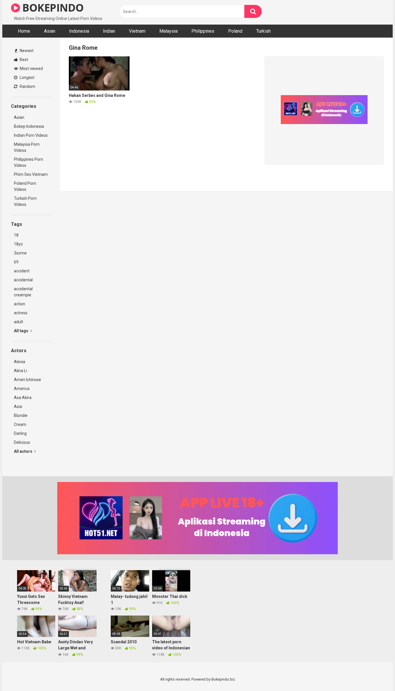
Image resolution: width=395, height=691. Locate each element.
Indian (109, 31)
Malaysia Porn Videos (27, 147)
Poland (235, 31)
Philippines (202, 31)
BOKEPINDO (52, 8)
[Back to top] (375, 673)
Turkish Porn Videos (25, 201)
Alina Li (20, 370)
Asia (18, 406)
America (21, 388)
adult (18, 321)
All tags (21, 330)
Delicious (22, 442)
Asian (49, 31)
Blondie (20, 415)
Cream (20, 424)
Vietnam (137, 31)
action (19, 304)
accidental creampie (23, 292)
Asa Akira (23, 397)
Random (27, 86)
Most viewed (31, 68)
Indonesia (79, 31)
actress (20, 313)
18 (16, 235)
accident (21, 271)
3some (20, 253)
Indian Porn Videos (31, 135)
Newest (26, 50)
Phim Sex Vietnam (31, 174)
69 (16, 262)
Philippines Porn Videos (28, 162)
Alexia (19, 361)
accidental (23, 280)
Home (24, 31)
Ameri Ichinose (27, 379)
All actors (23, 451)
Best (23, 59)
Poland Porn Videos (25, 186)
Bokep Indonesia (29, 126)
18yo (18, 244)
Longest (26, 77)
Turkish (263, 31)
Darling (20, 433)
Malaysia (168, 31)
